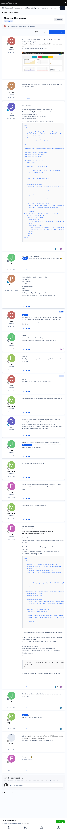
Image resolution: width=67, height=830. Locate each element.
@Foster (25, 715)
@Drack (25, 258)
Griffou (11, 92)
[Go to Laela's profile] (11, 358)
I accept (61, 822)
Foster (11, 492)
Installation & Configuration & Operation (23, 26)
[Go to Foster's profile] (11, 486)
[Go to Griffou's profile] (11, 86)
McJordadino (11, 406)
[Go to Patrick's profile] (11, 279)
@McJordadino (27, 445)
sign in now (40, 780)
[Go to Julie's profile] (11, 258)
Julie (11, 264)
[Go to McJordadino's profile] (11, 400)
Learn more (3, 3)
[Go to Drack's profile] (11, 107)
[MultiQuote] (23, 77)
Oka (8, 26)
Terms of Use (25, 823)
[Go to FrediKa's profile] (11, 738)
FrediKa (11, 744)
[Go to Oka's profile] (5, 26)
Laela (11, 364)
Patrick (11, 285)
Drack (11, 113)
